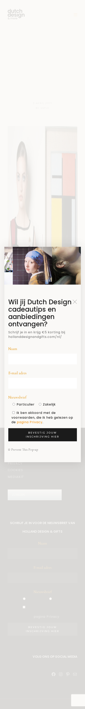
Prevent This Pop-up (24, 449)
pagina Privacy (29, 422)
